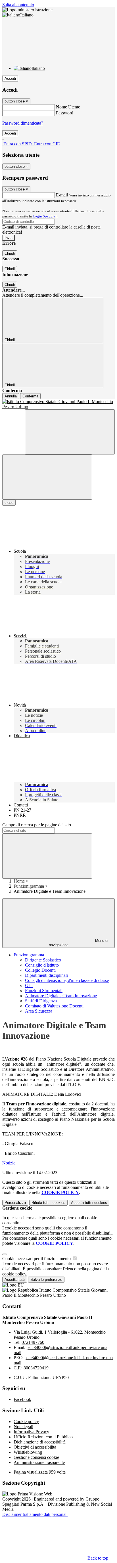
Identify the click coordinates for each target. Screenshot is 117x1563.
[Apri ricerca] (70, 431)
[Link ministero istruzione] (27, 9)
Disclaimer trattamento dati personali (35, 1514)
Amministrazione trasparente (39, 1462)
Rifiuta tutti (48, 1202)
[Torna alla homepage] (58, 404)
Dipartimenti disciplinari (46, 975)
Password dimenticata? (22, 123)
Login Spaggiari (45, 216)
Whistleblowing (28, 1452)
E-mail (62, 194)
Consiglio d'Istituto (42, 965)
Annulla (11, 396)
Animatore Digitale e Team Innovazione (61, 995)
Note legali (23, 1426)
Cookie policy (26, 1421)
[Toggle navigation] (47, 477)
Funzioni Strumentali (43, 990)
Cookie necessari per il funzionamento (37, 1258)
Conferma (30, 396)
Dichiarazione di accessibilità (40, 1442)
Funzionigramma (29, 886)
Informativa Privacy (31, 1431)
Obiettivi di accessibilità (35, 1447)
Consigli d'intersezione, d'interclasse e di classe (67, 980)
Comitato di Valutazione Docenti (54, 1005)
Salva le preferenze (46, 1279)
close (9, 502)
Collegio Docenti (40, 970)
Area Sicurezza (38, 1011)
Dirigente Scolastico (43, 960)
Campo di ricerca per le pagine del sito (36, 824)
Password (64, 112)
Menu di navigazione (78, 942)
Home (19, 881)
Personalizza (15, 1202)
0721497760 (33, 1342)
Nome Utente (68, 106)
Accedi (10, 78)
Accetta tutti (89, 1202)
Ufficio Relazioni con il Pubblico (43, 1436)
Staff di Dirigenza (41, 1000)
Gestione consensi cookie (36, 1457)
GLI (29, 985)
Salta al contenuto (18, 4)
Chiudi (10, 253)
